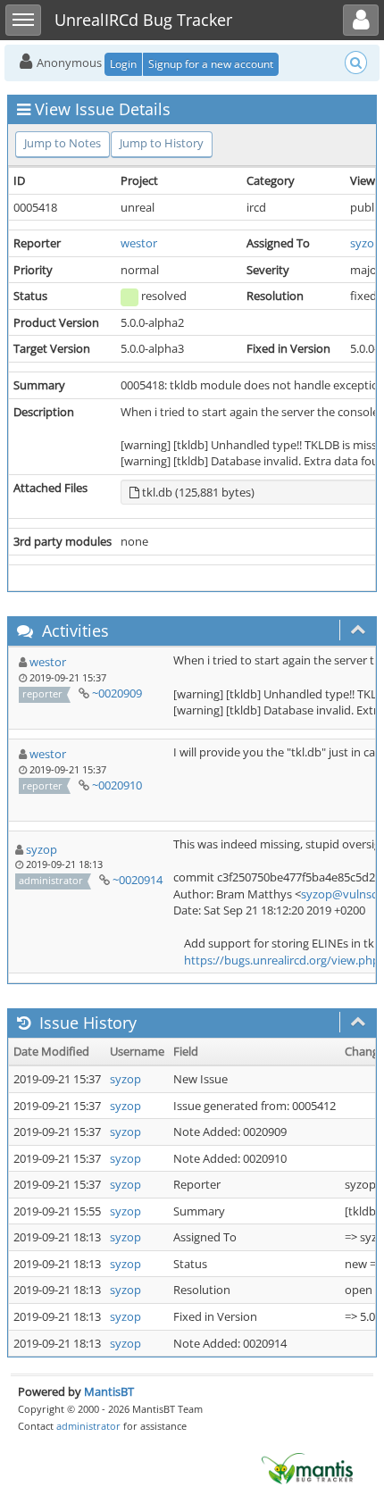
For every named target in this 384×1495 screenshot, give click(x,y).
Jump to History (162, 143)
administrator (88, 1425)
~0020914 (138, 880)
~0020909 (117, 693)
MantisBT (109, 1391)
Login (123, 63)
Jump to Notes (62, 143)
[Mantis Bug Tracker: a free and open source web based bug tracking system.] (307, 1467)
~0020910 (117, 785)
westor (139, 243)
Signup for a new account (210, 63)
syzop (365, 243)
